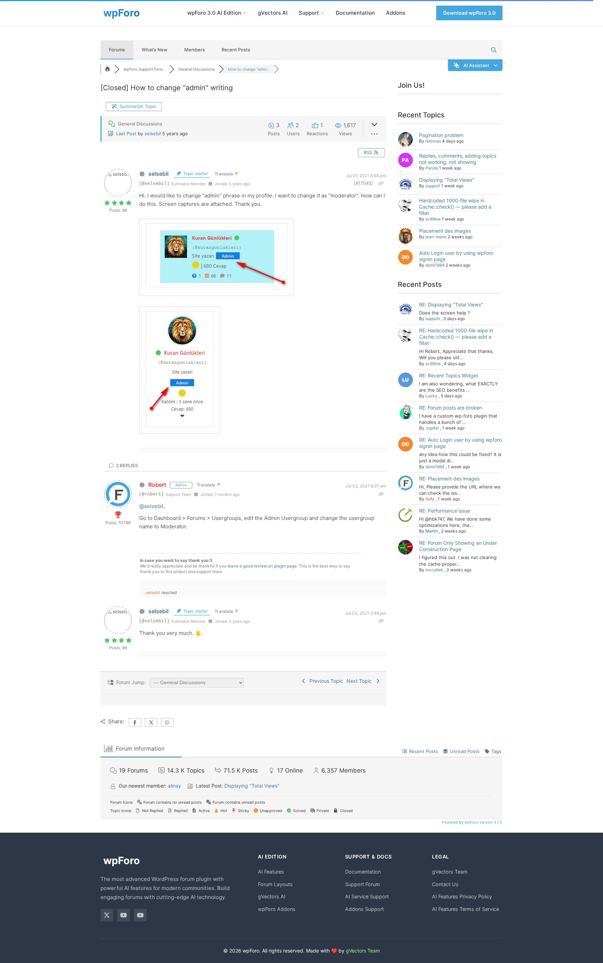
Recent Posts (236, 49)
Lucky (431, 395)
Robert (157, 484)
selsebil (152, 133)
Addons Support (364, 909)
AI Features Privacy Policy (462, 896)
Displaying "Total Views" (446, 180)
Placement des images (445, 231)
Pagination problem (441, 135)
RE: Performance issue (444, 511)
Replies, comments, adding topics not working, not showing (457, 159)
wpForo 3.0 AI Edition (214, 12)
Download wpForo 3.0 (469, 13)
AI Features (271, 872)
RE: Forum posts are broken (450, 408)
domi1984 (435, 265)
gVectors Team (450, 872)
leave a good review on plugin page (262, 566)
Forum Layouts (275, 884)
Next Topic (360, 681)
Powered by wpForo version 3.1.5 (471, 822)
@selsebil (151, 506)
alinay (174, 786)
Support (309, 12)
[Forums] (107, 69)
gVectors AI (273, 12)
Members (194, 49)
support (432, 185)
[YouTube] (123, 915)
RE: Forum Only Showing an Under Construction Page (458, 546)
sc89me (433, 219)
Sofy (429, 498)
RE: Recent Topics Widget (448, 375)
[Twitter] (106, 915)
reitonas (433, 141)
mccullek (434, 569)
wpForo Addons (277, 909)
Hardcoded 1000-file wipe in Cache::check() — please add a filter (455, 206)
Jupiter (432, 427)
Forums (117, 49)
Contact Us (445, 884)
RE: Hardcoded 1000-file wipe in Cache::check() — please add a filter (456, 336)
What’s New (155, 49)
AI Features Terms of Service (465, 909)
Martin (431, 531)
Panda (431, 168)
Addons (395, 12)
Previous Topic (325, 681)
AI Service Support (367, 896)
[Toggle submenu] (245, 13)
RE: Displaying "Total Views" (451, 304)
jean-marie (436, 236)
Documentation (355, 12)
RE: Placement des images (449, 479)
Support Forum (362, 884)
